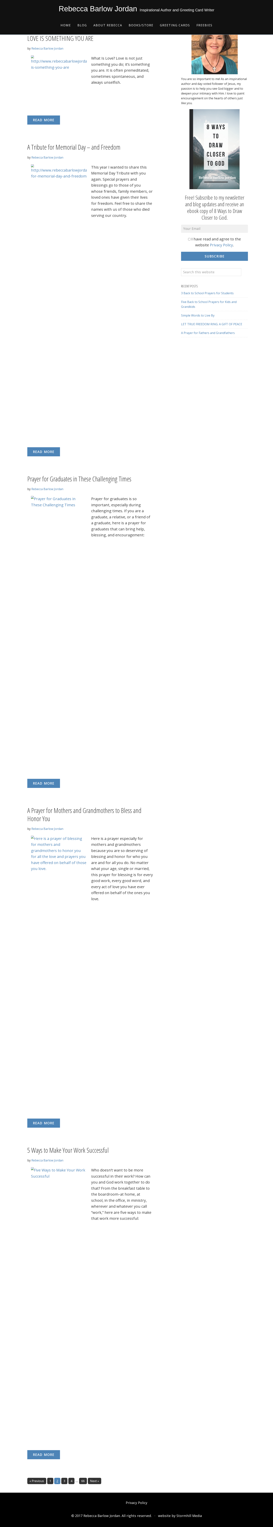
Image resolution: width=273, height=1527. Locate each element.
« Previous (37, 1481)
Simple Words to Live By (197, 315)
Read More (43, 120)
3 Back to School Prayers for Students (207, 293)
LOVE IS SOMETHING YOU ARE (60, 38)
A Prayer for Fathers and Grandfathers (208, 333)
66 (84, 1481)
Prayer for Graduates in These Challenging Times (79, 478)
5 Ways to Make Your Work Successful (68, 1150)
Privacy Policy (221, 244)
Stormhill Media (189, 1515)
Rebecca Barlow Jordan (98, 9)
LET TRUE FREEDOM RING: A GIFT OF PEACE (211, 324)
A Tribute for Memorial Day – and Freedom (73, 147)
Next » (94, 1481)
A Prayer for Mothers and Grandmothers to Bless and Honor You (84, 814)
